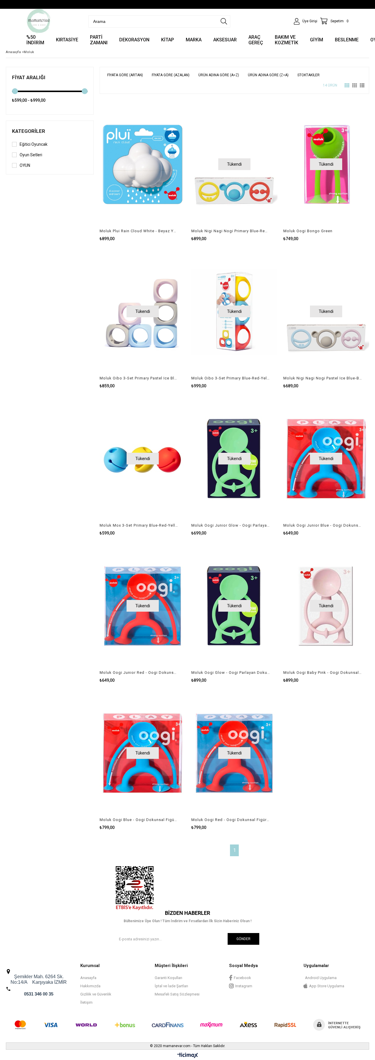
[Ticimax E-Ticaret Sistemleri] (187, 1056)
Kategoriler (28, 131)
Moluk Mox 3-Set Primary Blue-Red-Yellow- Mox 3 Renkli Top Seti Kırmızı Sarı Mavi (139, 525)
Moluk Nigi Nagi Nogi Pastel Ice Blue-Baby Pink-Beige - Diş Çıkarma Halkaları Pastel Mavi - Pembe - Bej (322, 378)
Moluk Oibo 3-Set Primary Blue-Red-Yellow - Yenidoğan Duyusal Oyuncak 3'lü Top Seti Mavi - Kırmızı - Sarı (230, 378)
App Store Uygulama (326, 986)
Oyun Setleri (31, 154)
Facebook (242, 978)
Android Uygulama (321, 978)
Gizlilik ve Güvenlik (95, 994)
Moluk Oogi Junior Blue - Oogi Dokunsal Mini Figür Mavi (322, 525)
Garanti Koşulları (168, 978)
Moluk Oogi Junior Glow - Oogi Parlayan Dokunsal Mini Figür (230, 525)
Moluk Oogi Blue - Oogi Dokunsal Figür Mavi (139, 820)
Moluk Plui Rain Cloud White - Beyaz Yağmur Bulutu (139, 231)
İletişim (86, 1002)
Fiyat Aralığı (28, 77)
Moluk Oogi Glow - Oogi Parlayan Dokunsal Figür (230, 672)
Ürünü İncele (163, 170)
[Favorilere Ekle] (142, 170)
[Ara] (224, 21)
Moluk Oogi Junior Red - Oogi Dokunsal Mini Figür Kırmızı (139, 672)
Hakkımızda (90, 986)
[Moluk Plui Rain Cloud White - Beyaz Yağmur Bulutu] (142, 164)
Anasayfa (88, 978)
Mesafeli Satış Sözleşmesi (177, 994)
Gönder (243, 939)
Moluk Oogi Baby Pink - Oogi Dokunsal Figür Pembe (322, 672)
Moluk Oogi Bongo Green (308, 231)
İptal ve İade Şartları (171, 986)
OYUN (25, 165)
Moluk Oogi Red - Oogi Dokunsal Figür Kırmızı (230, 820)
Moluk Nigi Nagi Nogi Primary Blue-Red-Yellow (230, 231)
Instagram (243, 986)
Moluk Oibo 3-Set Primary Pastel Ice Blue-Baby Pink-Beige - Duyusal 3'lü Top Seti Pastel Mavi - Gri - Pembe (139, 378)
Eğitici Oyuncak (33, 144)
